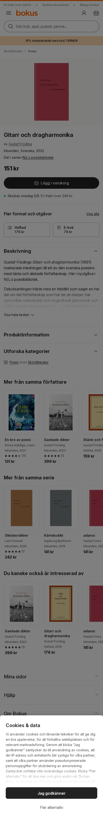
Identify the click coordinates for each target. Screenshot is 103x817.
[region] (51, 766)
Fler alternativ (51, 807)
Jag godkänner (52, 793)
